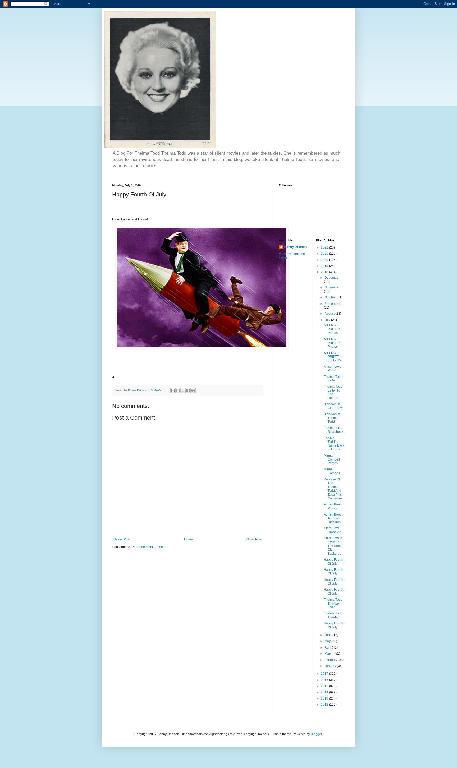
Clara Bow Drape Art (332, 530)
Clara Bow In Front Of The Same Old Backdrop (333, 545)
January (331, 666)
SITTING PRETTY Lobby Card (334, 356)
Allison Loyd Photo (332, 368)
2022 (325, 247)
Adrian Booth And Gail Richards (333, 518)
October (331, 297)
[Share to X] (183, 390)
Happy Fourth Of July (333, 561)
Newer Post (121, 539)
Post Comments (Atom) (148, 547)
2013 (325, 698)
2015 (325, 686)
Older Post (254, 539)
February (331, 660)
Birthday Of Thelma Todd (332, 418)
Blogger (316, 734)
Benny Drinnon (295, 247)
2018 (325, 272)
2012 (325, 704)
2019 (325, 266)
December (332, 277)
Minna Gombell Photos (332, 459)
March (329, 653)
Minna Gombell (332, 471)
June (328, 635)
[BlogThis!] (178, 390)
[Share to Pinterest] (193, 390)
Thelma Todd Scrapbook (333, 430)
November (332, 287)
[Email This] (173, 390)
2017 (325, 673)
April (328, 647)
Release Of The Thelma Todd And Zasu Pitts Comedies (333, 488)
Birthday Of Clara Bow (333, 406)
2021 (325, 253)
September (332, 304)
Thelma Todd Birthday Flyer (333, 603)
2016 (325, 680)
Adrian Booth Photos (333, 506)
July (328, 320)
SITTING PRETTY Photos (332, 329)
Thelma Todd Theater (333, 615)
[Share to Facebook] (188, 390)
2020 (325, 260)
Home (188, 539)
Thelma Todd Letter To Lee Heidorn (333, 392)
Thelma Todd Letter (333, 378)
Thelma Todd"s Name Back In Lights (334, 443)
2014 (325, 692)
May (328, 641)
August (330, 313)
